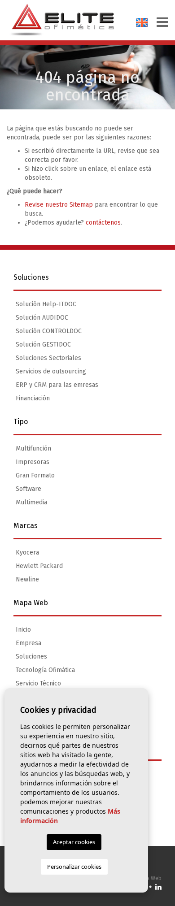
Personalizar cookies (74, 867)
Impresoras (32, 462)
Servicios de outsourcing (51, 371)
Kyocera (27, 552)
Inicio (23, 629)
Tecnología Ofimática (45, 670)
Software (28, 489)
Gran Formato (35, 475)
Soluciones (31, 656)
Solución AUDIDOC (42, 317)
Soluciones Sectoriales (48, 358)
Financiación (33, 398)
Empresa (28, 643)
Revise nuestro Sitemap (59, 204)
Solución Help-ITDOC (46, 304)
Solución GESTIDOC (43, 344)
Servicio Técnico (38, 683)
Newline (27, 579)
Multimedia (31, 502)
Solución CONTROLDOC (49, 331)
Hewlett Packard (39, 566)
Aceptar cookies (74, 842)
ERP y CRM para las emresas (57, 385)
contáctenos (103, 222)
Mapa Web (149, 878)
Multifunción (33, 448)
